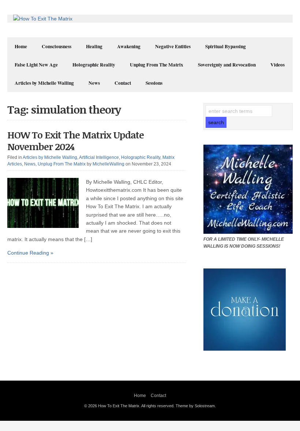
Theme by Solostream (195, 406)
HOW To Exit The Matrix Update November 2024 (75, 140)
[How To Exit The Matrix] (42, 19)
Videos (277, 64)
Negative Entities (173, 46)
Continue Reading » (30, 253)
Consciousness (56, 46)
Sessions (154, 83)
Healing (94, 46)
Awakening (128, 46)
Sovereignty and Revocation (227, 64)
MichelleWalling (108, 164)
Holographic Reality (93, 64)
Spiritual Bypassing (225, 46)
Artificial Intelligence (99, 157)
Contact (123, 83)
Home (21, 46)
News (94, 83)
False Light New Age (36, 64)
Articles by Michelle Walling (44, 83)
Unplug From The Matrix (156, 64)
